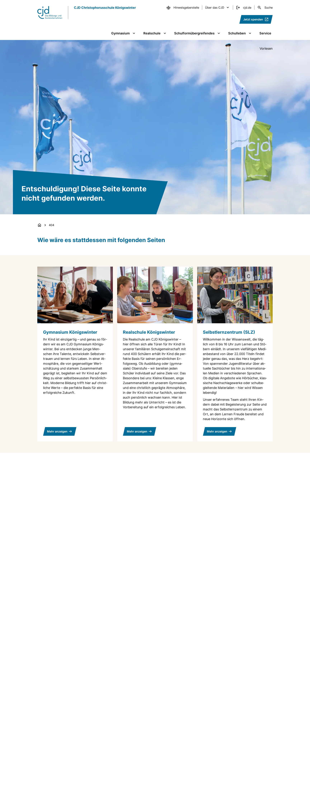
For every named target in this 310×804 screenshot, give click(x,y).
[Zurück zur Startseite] (39, 225)
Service (265, 33)
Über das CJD (214, 7)
